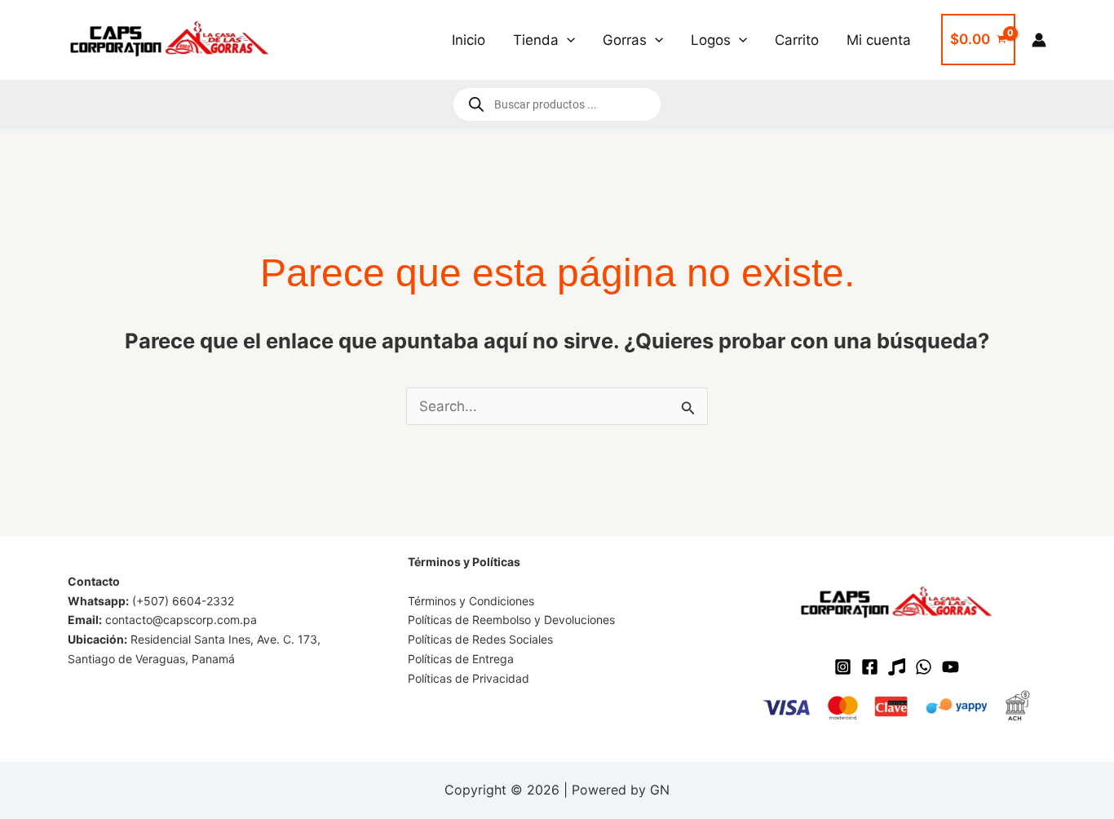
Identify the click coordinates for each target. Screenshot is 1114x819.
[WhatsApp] (923, 666)
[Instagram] (842, 666)
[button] (567, 40)
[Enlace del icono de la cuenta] (1039, 40)
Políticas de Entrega (461, 659)
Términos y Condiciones (471, 601)
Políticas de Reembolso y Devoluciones (511, 619)
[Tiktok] (896, 666)
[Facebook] (869, 666)
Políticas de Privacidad (468, 678)
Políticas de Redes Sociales (480, 639)
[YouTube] (950, 666)
